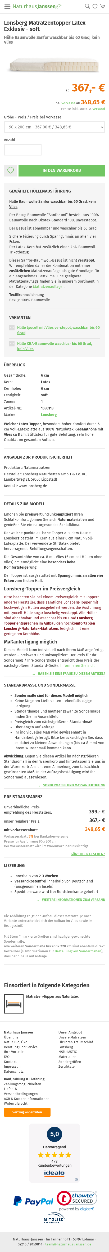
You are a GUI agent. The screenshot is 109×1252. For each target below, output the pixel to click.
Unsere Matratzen (72, 1037)
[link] (77, 1201)
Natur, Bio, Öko (16, 1042)
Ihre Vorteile (14, 1052)
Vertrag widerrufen (27, 1112)
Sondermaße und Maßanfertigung (74, 785)
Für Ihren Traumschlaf (75, 1042)
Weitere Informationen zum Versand (73, 900)
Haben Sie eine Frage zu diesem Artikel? (71, 674)
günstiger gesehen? (88, 854)
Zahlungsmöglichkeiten (22, 1084)
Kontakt (10, 1062)
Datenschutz (14, 1071)
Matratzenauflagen (49, 286)
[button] (12, 327)
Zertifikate (66, 1066)
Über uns (11, 1037)
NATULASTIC (67, 1052)
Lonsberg (49, 415)
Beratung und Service (21, 1047)
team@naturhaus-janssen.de (68, 1244)
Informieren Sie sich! (77, 665)
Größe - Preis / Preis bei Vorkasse (32, 117)
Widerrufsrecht (16, 1103)
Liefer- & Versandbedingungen (21, 1091)
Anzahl (9, 140)
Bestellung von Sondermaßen (78, 951)
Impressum (12, 1066)
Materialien (67, 1057)
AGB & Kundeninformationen (26, 1099)
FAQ (7, 1057)
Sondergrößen (69, 1062)
